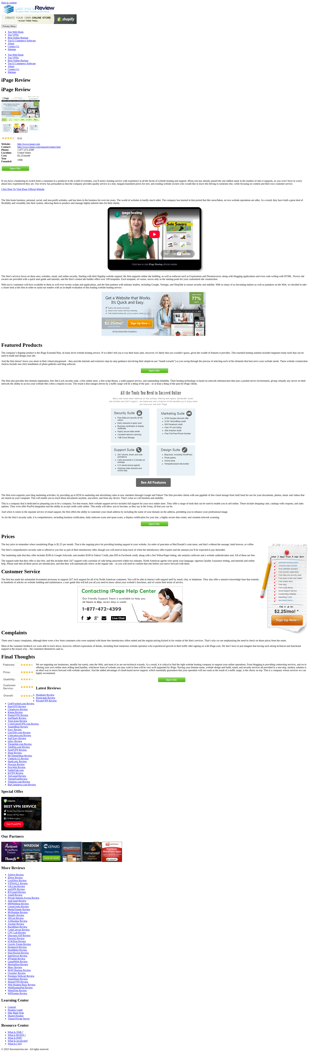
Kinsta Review (15, 712)
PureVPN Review (17, 706)
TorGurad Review (17, 776)
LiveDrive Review (17, 880)
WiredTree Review (17, 990)
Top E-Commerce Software (22, 40)
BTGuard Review (17, 892)
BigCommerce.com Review (22, 784)
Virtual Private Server (19, 1018)
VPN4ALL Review (18, 883)
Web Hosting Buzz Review (22, 984)
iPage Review (15, 752)
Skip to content (9, 2)
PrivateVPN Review (46, 700)
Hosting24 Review (17, 947)
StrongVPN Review (18, 981)
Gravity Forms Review (19, 944)
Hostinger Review (45, 695)
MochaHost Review (18, 964)
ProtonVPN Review (18, 715)
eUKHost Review (17, 941)
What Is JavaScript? (18, 1040)
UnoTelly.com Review (19, 732)
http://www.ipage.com (28, 144)
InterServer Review (18, 955)
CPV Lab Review (17, 932)
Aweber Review (16, 924)
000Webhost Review (18, 903)
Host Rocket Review (18, 952)
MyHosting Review (18, 912)
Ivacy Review (15, 729)
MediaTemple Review (19, 909)
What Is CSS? (15, 1043)
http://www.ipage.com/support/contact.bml (39, 147)
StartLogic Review (17, 761)
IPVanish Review (16, 958)
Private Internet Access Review (23, 897)
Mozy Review (15, 967)
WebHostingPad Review (20, 987)
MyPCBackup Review (19, 970)
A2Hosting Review (18, 921)
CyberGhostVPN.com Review (23, 723)
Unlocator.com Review (19, 735)
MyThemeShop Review (20, 755)
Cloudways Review (18, 709)
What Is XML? (15, 1032)
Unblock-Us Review (18, 758)
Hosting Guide (15, 1010)
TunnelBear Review (18, 726)
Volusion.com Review (19, 781)
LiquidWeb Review (18, 961)
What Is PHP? (15, 1038)
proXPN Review (16, 889)
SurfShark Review (17, 718)
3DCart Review (16, 918)
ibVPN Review (15, 773)
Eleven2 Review (16, 938)
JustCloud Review (17, 900)
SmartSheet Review (18, 979)
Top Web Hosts (15, 32)
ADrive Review (16, 874)
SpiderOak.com (16, 770)
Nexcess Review (16, 764)
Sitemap (12, 49)
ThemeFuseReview (18, 778)
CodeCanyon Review (19, 929)
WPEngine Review (17, 993)
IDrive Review (15, 877)
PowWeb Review (17, 767)
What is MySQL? (17, 1035)
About (11, 43)
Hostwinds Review (45, 697)
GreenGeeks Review (18, 906)
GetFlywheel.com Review (21, 703)
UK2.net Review (16, 886)
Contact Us (13, 46)
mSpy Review (15, 741)
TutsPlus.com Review (19, 747)
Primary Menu (9, 26)
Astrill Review (15, 895)
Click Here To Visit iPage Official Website (22, 189)
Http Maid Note (16, 1012)
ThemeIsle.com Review (20, 744)
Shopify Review (16, 915)
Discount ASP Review (19, 935)
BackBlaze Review (17, 926)
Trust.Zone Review (17, 721)
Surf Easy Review (17, 738)
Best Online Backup (18, 37)
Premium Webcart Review (21, 976)
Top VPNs (13, 34)
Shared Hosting (15, 1015)
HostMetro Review (17, 950)
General (12, 1007)
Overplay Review (17, 973)
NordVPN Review (17, 750)
